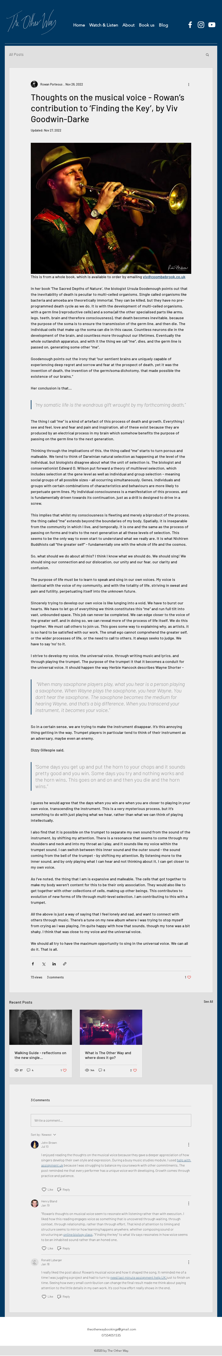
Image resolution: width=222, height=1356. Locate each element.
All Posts (16, 54)
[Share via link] (65, 964)
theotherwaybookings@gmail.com (111, 1329)
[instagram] (201, 24)
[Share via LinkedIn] (54, 964)
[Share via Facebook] (33, 964)
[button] (207, 54)
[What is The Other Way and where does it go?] (111, 1027)
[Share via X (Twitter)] (43, 964)
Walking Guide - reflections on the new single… (40, 1055)
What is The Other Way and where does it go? (108, 1055)
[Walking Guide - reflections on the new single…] (40, 1027)
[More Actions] (188, 1144)
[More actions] (188, 84)
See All (208, 1001)
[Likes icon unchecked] (44, 1189)
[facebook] (190, 24)
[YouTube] (211, 24)
